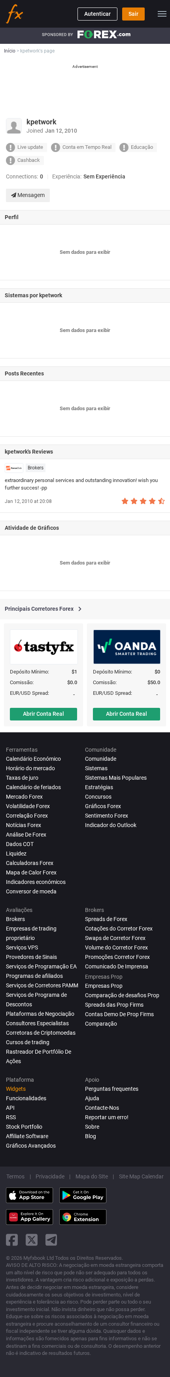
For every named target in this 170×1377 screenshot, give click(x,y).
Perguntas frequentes (111, 1089)
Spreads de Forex (106, 919)
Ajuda (92, 1098)
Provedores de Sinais (31, 957)
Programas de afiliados (34, 976)
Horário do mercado (30, 768)
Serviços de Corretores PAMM (42, 985)
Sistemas (96, 768)
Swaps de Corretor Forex (115, 938)
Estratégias (99, 787)
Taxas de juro (22, 778)
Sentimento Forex (106, 815)
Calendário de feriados (33, 787)
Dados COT (20, 844)
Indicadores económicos (36, 882)
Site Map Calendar (141, 1176)
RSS (11, 1117)
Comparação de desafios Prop (122, 995)
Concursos (98, 797)
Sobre (92, 1127)
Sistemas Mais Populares (116, 778)
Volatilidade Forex (28, 806)
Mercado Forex (24, 797)
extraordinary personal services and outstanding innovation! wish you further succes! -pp (81, 484)
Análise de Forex (26, 834)
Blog (90, 1136)
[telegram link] (51, 1240)
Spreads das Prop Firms (114, 1005)
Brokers (35, 468)
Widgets (16, 1089)
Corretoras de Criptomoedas (41, 1033)
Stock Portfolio (24, 1127)
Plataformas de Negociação (40, 1014)
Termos (15, 1176)
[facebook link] (12, 1240)
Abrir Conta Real (43, 714)
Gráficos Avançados (31, 1145)
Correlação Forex (27, 815)
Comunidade (100, 759)
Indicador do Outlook (110, 825)
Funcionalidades (26, 1098)
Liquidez (16, 853)
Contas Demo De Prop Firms (119, 1014)
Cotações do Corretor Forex (119, 928)
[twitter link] (32, 1240)
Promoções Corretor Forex (117, 957)
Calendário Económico (33, 759)
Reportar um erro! (106, 1117)
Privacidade (50, 1176)
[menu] (162, 14)
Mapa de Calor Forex (31, 872)
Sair (133, 14)
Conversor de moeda (31, 891)
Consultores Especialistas (37, 1023)
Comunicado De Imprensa (116, 966)
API (10, 1108)
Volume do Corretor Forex (116, 947)
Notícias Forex (23, 825)
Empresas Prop (104, 986)
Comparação (101, 1024)
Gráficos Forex (103, 806)
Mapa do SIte (92, 1176)
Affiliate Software (27, 1136)
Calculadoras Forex (29, 863)
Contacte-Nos (102, 1108)
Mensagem (30, 195)
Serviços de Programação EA (41, 966)
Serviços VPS (22, 947)
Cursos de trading (27, 1042)
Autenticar (97, 14)
